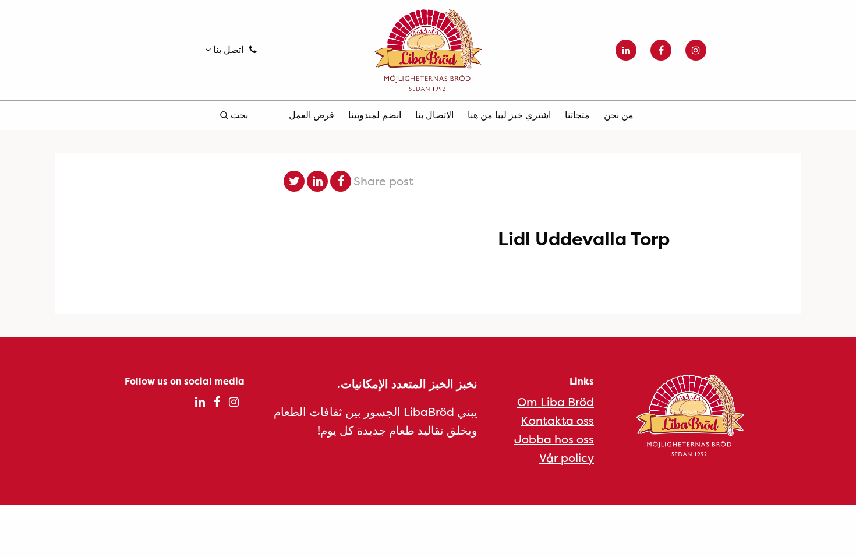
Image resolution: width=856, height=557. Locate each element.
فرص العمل (311, 114)
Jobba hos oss (554, 439)
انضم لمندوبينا (374, 114)
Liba (428, 50)
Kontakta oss (557, 420)
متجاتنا (577, 114)
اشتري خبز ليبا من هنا (509, 114)
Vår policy (566, 458)
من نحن (619, 114)
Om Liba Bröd (555, 402)
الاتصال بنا (434, 114)
